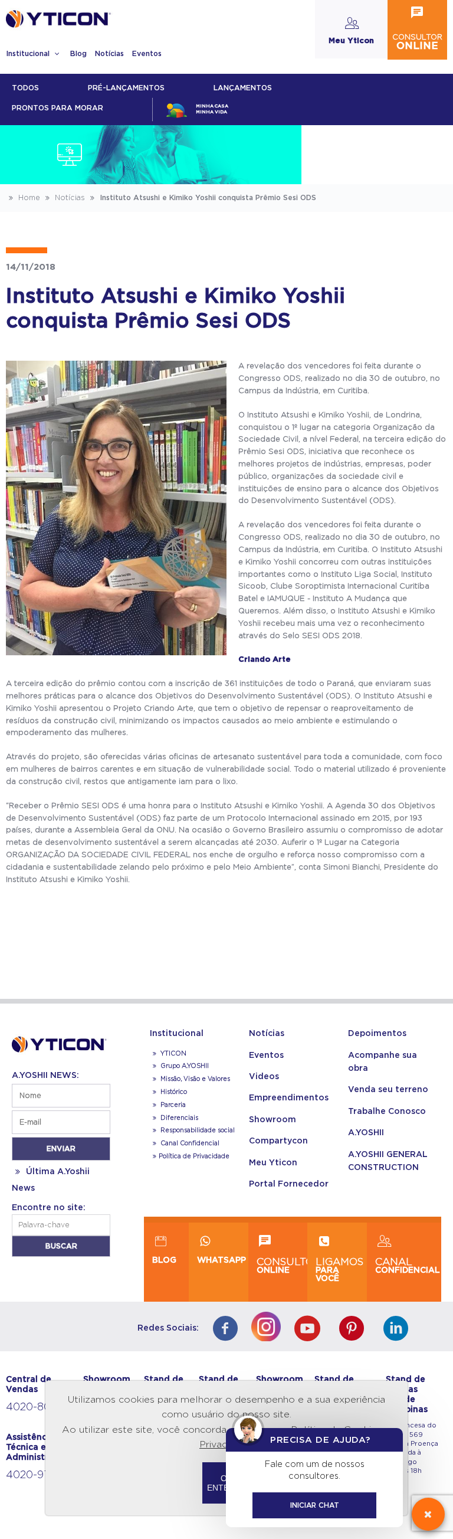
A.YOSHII (366, 1133)
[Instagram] (269, 1324)
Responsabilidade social (197, 1130)
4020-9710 (33, 1475)
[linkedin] (399, 1329)
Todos (25, 88)
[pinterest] (355, 1329)
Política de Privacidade (194, 1156)
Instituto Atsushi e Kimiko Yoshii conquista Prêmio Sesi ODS (206, 197)
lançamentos (243, 88)
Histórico (173, 1092)
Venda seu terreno (388, 1090)
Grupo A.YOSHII (184, 1066)
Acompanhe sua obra (382, 1062)
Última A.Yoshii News (51, 1180)
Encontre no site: (49, 1208)
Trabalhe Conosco (387, 1111)
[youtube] (310, 1329)
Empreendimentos (289, 1098)
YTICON (172, 1054)
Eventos (147, 53)
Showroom (272, 1120)
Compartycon (278, 1141)
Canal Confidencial (189, 1143)
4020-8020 (35, 1407)
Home (28, 197)
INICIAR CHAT (314, 1505)
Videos (264, 1077)
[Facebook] (228, 1329)
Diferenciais (178, 1118)
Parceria (172, 1105)
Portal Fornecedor (289, 1184)
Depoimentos (377, 1034)
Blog (78, 53)
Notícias (109, 53)
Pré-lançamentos (126, 88)
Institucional (29, 53)
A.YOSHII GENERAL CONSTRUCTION (388, 1161)
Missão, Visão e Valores (194, 1079)
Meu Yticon (273, 1163)
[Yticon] (61, 1042)
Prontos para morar (57, 108)
